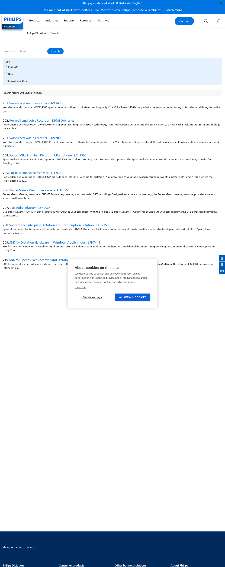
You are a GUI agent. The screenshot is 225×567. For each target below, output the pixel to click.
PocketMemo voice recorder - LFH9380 (36, 172)
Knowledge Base (18, 81)
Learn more (80, 287)
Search (55, 33)
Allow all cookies (132, 297)
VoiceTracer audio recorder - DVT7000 (35, 138)
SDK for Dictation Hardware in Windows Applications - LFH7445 (54, 242)
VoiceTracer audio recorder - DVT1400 (35, 103)
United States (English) (129, 3)
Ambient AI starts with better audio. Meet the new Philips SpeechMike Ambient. (115, 10)
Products (34, 20)
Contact (184, 21)
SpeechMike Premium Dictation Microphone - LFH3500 (47, 155)
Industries (51, 20)
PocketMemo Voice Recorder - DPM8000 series (41, 120)
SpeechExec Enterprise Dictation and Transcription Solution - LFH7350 (59, 225)
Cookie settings (92, 297)
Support (69, 20)
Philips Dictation (36, 33)
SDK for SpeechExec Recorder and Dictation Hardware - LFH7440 (55, 260)
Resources (86, 20)
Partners (103, 20)
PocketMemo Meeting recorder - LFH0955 (38, 190)
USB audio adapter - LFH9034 (30, 207)
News (11, 74)
